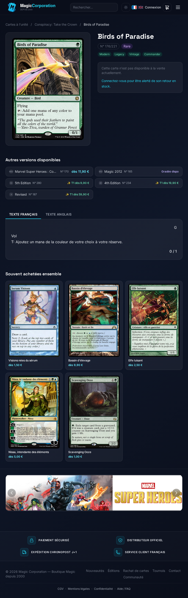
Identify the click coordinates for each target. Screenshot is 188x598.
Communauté (133, 577)
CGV (61, 588)
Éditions (113, 571)
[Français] (134, 7)
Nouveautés (95, 571)
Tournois (158, 571)
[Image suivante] (176, 493)
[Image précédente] (12, 493)
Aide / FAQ (123, 588)
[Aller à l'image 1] (173, 478)
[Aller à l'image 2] (177, 478)
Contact (175, 571)
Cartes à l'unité (17, 24)
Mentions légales (79, 588)
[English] (140, 7)
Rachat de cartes (136, 571)
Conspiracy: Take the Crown (56, 24)
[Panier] (167, 7)
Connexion (153, 7)
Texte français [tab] (23, 214)
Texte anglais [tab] (59, 214)
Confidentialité (103, 588)
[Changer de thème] (126, 7)
